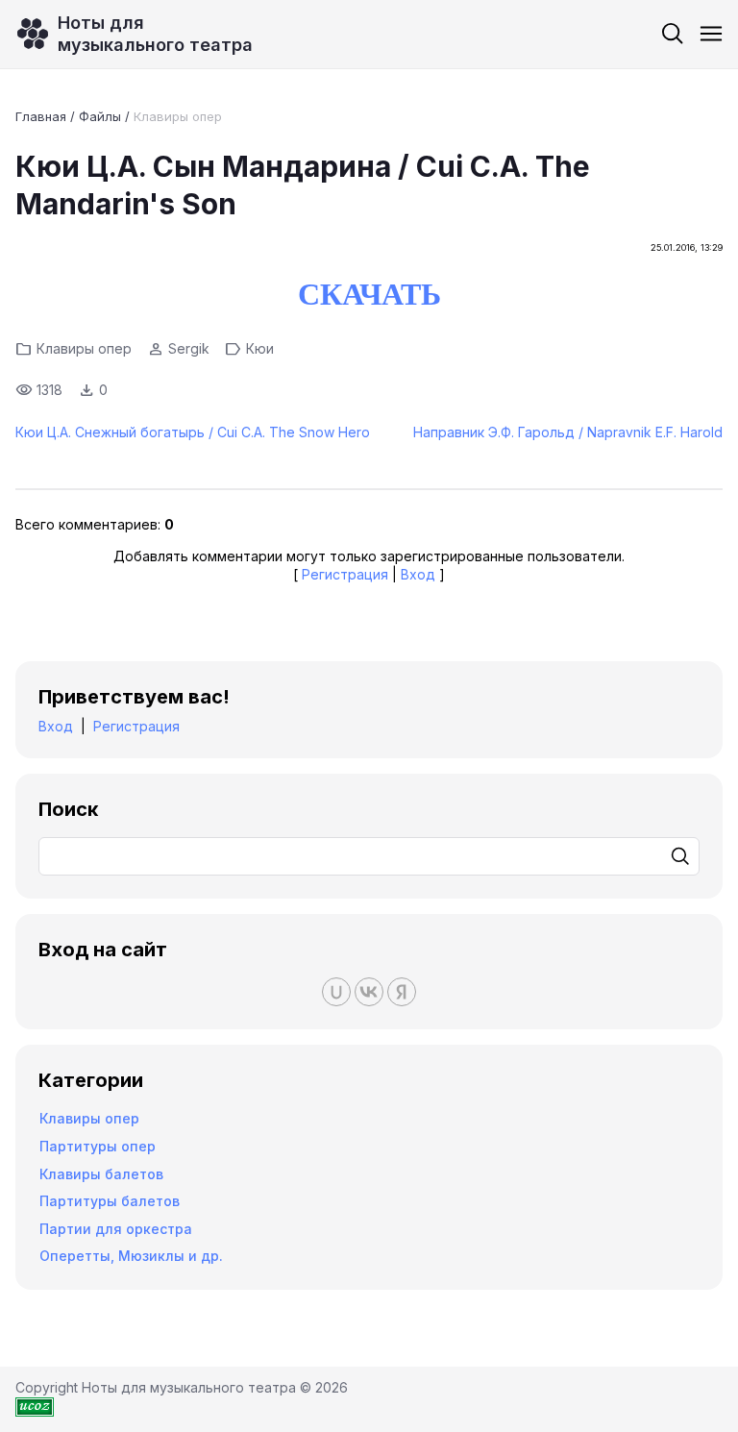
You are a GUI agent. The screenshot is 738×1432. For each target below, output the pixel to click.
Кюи (260, 348)
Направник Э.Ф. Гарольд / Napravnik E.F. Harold (568, 432)
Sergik (188, 348)
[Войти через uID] (336, 991)
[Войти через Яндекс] (401, 991)
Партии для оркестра (115, 1229)
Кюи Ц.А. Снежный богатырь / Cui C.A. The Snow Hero (192, 432)
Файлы (100, 116)
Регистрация (345, 574)
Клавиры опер (178, 116)
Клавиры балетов (101, 1174)
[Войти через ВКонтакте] (369, 991)
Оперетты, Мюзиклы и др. (131, 1255)
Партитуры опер (97, 1146)
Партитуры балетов (109, 1201)
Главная (40, 116)
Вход (418, 574)
